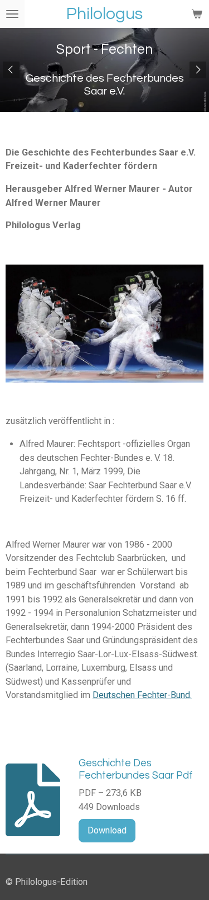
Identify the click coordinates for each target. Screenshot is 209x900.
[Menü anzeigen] (12, 14)
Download (107, 830)
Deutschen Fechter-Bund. (142, 695)
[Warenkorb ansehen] (196, 14)
